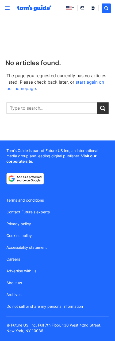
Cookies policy (19, 235)
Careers (13, 259)
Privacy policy (18, 223)
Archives (13, 294)
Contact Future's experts (28, 212)
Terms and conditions (25, 200)
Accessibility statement (26, 247)
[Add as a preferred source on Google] (25, 178)
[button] (106, 8)
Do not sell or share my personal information (44, 306)
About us (14, 282)
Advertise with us (21, 271)
